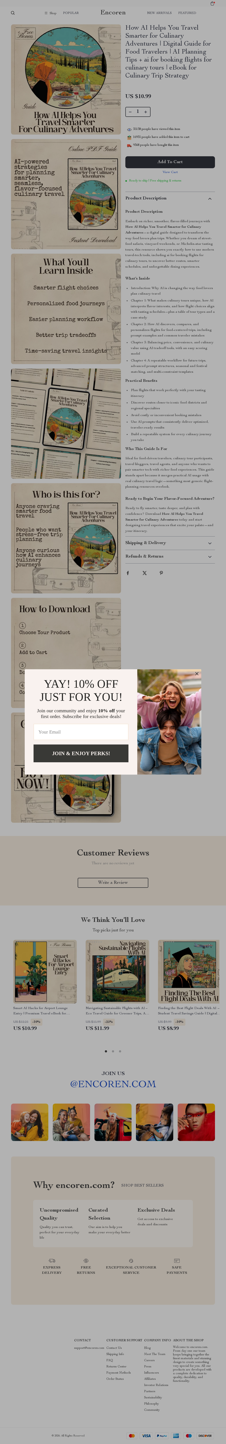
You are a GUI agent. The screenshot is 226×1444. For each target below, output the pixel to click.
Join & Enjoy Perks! (81, 753)
